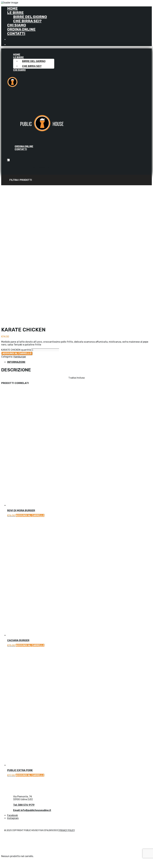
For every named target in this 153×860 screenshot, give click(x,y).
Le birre (15, 13)
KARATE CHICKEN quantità (16, 349)
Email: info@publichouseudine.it (32, 810)
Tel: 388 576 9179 (24, 804)
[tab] (79, 361)
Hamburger (19, 356)
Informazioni (16, 361)
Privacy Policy (67, 830)
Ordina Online (21, 29)
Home (12, 8)
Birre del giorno (30, 17)
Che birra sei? (27, 21)
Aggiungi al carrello (16, 353)
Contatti (16, 33)
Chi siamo (16, 25)
